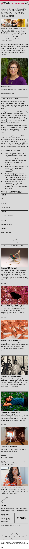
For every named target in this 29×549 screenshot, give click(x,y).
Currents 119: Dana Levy (9, 447)
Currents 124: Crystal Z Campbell (12, 306)
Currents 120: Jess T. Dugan (10, 412)
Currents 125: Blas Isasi (9, 268)
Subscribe (14, 528)
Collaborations (4, 7)
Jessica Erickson (7, 86)
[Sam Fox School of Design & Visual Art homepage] (13, 3)
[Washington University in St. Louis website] (21, 518)
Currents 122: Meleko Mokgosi (11, 376)
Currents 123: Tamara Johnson (11, 340)
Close (2, 547)
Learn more (3, 283)
